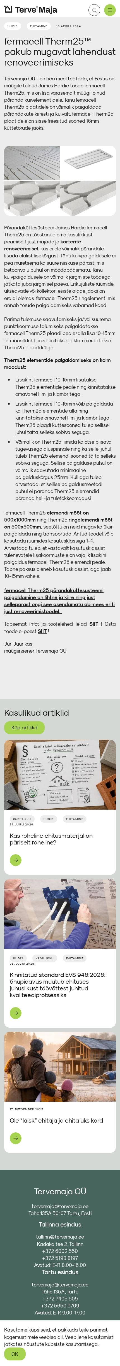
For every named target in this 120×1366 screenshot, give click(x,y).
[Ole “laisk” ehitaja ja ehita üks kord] (60, 1067)
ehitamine (38, 26)
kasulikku (22, 819)
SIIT (94, 624)
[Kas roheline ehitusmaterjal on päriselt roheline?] (60, 775)
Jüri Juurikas (18, 644)
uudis (13, 26)
